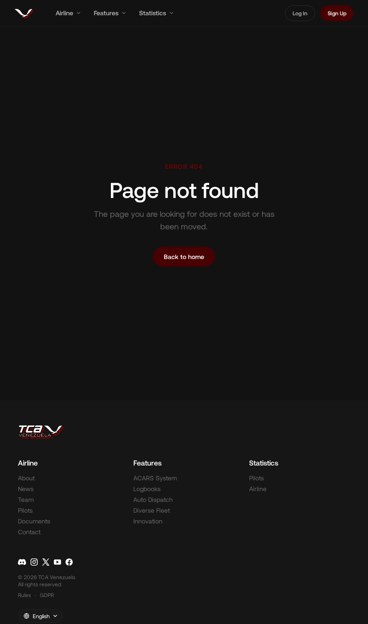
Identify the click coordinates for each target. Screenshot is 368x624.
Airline (64, 13)
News (26, 488)
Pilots (25, 510)
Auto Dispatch (153, 499)
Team (26, 499)
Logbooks (147, 488)
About (26, 478)
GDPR (47, 595)
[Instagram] (34, 562)
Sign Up (337, 13)
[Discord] (22, 562)
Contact (29, 532)
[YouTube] (57, 562)
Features (106, 13)
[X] (45, 562)
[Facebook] (69, 562)
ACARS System (155, 478)
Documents (34, 521)
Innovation (147, 521)
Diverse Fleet (151, 510)
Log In (300, 13)
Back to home (184, 256)
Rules (24, 595)
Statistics (152, 13)
